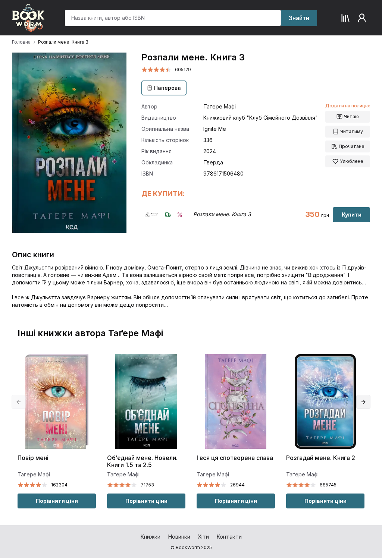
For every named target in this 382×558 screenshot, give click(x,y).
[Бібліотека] (345, 18)
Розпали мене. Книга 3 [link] (63, 42)
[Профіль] (362, 18)
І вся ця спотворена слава (235, 457)
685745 (328, 485)
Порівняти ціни (57, 501)
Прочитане (351, 146)
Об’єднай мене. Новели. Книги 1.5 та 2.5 (142, 461)
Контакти (229, 536)
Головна (21, 42)
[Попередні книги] (18, 402)
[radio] (144, 70)
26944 (237, 485)
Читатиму (351, 131)
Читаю (351, 116)
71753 (147, 485)
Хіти (203, 536)
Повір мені (33, 457)
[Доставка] (168, 215)
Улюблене (351, 161)
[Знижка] (180, 215)
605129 (183, 69)
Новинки (179, 536)
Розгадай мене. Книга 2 (320, 457)
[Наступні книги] (363, 402)
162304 (59, 485)
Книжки (150, 536)
